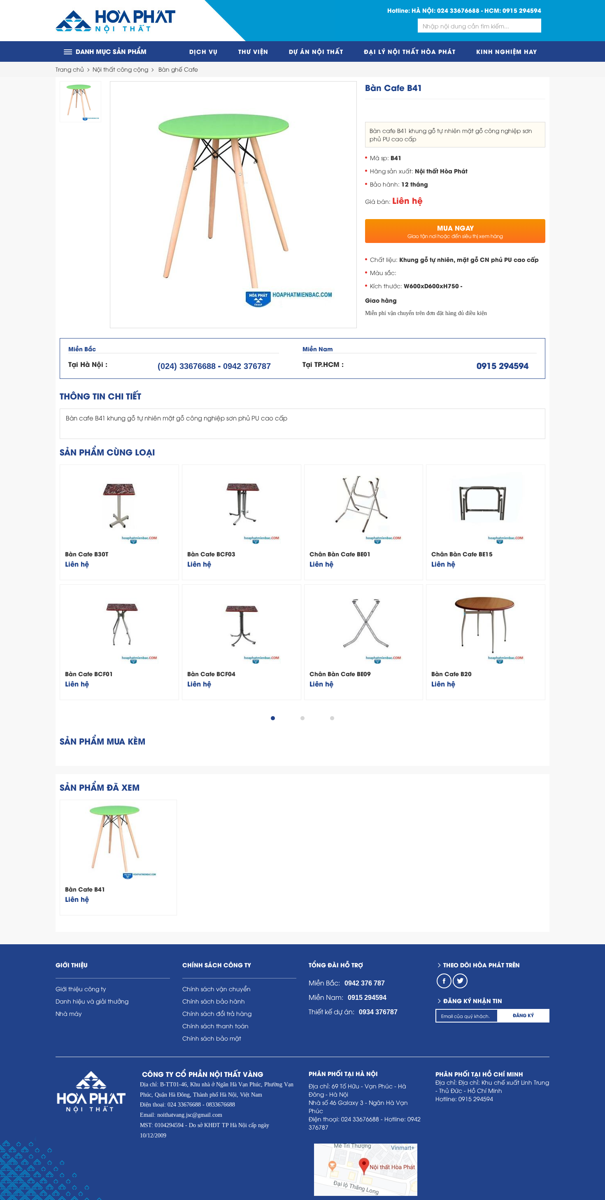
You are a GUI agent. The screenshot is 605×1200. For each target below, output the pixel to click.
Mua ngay (455, 231)
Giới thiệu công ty (81, 988)
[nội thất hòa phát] (115, 20)
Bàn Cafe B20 (451, 673)
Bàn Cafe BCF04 (211, 673)
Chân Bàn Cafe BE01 (340, 553)
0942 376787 (247, 366)
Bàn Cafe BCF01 (89, 673)
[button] (273, 718)
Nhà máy (69, 1013)
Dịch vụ (203, 51)
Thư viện (253, 51)
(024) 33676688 (187, 366)
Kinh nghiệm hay (506, 51)
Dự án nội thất (316, 51)
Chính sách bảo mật (211, 1038)
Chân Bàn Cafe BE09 (340, 673)
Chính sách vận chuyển (216, 988)
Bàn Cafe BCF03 (211, 553)
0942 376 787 (364, 983)
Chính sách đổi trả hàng (216, 1013)
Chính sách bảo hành (213, 1001)
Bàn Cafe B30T (86, 553)
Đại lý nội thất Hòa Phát (410, 51)
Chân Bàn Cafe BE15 (462, 553)
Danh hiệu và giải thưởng (92, 1001)
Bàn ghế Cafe (178, 69)
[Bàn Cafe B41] (233, 205)
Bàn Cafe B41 (85, 889)
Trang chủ (70, 69)
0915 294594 (522, 10)
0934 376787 (378, 1012)
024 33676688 (458, 10)
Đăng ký (523, 1015)
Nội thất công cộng (120, 69)
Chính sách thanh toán (215, 1026)
